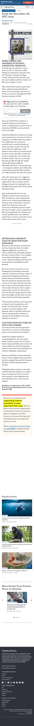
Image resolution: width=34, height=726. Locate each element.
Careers (4, 706)
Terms (20, 114)
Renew (3, 675)
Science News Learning (8, 668)
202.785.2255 (29, 712)
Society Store (5, 702)
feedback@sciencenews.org (21, 387)
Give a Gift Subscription (7, 677)
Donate (3, 704)
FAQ (3, 687)
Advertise (4, 693)
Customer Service (6, 679)
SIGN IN (27, 7)
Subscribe (4, 674)
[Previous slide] (3, 600)
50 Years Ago (8, 10)
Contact (4, 695)
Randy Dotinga (11, 611)
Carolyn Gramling (7, 572)
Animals (4, 515)
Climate (4, 568)
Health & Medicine (12, 602)
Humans (19, 10)
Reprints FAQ (7, 389)
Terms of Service (21, 713)
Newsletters (4, 689)
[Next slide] (31, 600)
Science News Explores (8, 666)
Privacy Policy (26, 114)
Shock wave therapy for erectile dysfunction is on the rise (16, 607)
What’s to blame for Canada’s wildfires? (15, 570)
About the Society (6, 700)
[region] (17, 605)
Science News (8, 20)
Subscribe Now (28, 2)
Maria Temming (6, 521)
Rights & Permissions (7, 691)
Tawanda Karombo (7, 548)
